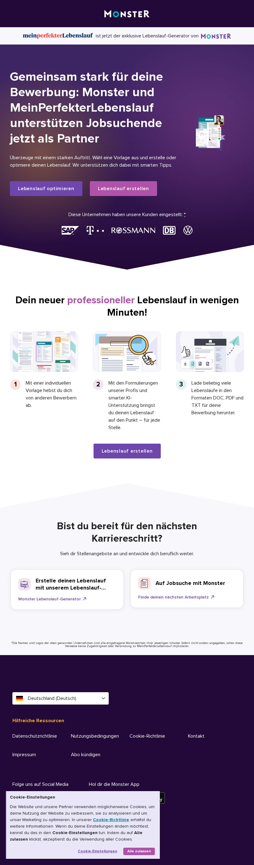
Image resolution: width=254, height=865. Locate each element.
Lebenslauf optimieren (46, 188)
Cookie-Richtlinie (111, 819)
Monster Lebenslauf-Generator (49, 599)
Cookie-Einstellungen (97, 851)
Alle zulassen (139, 851)
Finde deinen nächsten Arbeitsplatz (173, 597)
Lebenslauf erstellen (123, 188)
